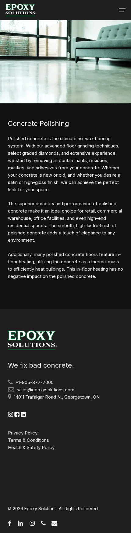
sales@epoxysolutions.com (45, 390)
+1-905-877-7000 (34, 382)
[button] (122, 10)
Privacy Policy (22, 433)
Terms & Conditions (28, 440)
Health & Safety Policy (31, 447)
